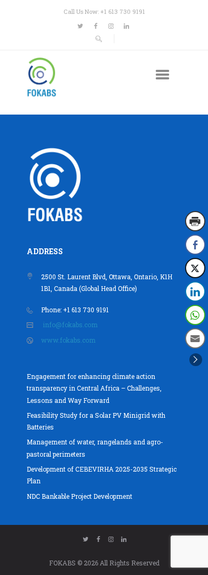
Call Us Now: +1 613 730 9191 (104, 11)
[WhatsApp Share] (195, 315)
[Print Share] (195, 221)
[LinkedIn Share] (195, 291)
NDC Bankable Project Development (79, 496)
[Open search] (99, 39)
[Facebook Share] (195, 244)
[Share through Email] (195, 338)
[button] (195, 359)
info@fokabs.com (70, 324)
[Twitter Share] (195, 268)
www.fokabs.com (68, 340)
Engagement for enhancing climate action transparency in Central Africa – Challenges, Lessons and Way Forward (94, 388)
